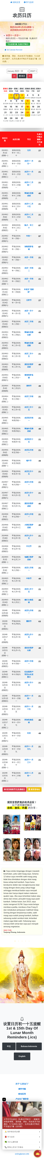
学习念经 (30, 2)
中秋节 (29, 578)
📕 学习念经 (9, 1137)
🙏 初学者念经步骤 (12, 1131)
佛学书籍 (22, 1089)
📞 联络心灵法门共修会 (14, 1147)
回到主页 (16, 2)
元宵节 (29, 300)
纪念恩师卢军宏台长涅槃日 (29, 674)
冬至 (29, 733)
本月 (23, 76)
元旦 (29, 150)
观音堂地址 (35, 789)
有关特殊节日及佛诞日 (15, 789)
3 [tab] (22, 941)
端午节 (29, 461)
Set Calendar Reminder (14, 50)
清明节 (29, 386)
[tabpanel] (22, 903)
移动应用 (22, 1094)
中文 (9, 1046)
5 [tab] (29, 941)
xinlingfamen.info (22, 1154)
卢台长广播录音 (22, 1099)
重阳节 (29, 621)
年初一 (29, 236)
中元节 (29, 546)
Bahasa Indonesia (29, 1046)
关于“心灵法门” (22, 1084)
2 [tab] (18, 941)
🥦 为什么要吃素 (11, 1142)
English (22, 1056)
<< (14, 76)
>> (30, 76)
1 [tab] (15, 941)
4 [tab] (25, 941)
